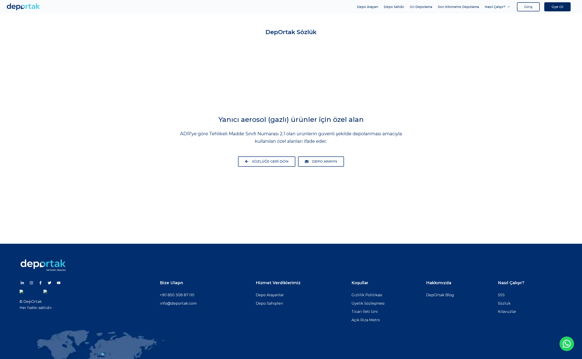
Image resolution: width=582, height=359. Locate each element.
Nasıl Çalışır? (495, 7)
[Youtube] (58, 282)
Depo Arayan (367, 7)
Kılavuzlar (507, 311)
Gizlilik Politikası (366, 295)
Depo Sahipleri (269, 303)
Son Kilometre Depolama (458, 7)
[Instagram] (31, 282)
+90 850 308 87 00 (177, 295)
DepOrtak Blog (440, 295)
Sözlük (504, 303)
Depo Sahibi (394, 7)
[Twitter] (49, 282)
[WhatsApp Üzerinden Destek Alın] (566, 343)
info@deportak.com (178, 303)
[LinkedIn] (22, 282)
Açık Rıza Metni (365, 320)
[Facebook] (40, 282)
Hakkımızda (438, 282)
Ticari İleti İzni (364, 311)
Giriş (528, 7)
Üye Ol (557, 7)
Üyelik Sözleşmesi (368, 303)
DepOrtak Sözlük (291, 32)
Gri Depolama (421, 7)
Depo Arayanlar (270, 295)
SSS (501, 295)
